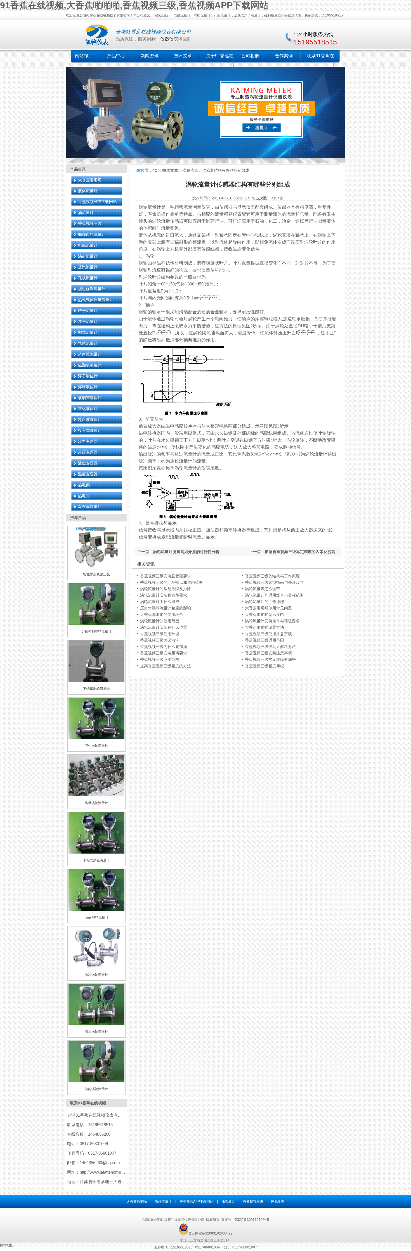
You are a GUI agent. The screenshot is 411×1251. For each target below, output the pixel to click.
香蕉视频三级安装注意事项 (268, 653)
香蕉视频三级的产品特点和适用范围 (171, 582)
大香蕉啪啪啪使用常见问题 (268, 608)
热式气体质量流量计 (95, 299)
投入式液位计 (89, 430)
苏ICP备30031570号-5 (252, 1220)
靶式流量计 (88, 332)
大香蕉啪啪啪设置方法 (264, 627)
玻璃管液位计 (89, 397)
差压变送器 (88, 452)
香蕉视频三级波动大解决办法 (270, 646)
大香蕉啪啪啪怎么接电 (264, 614)
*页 (155, 170)
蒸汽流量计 (88, 267)
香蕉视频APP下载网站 (97, 201)
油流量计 (86, 212)
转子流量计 (88, 310)
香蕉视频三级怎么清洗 (159, 640)
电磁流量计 (88, 245)
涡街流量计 (88, 256)
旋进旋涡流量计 (91, 289)
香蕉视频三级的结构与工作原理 (272, 576)
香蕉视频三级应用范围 (159, 659)
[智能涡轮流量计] (96, 1081)
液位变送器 (88, 463)
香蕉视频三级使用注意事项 (268, 634)
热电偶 (84, 485)
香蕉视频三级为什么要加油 (163, 646)
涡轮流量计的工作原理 (264, 601)
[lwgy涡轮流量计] (96, 910)
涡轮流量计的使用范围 (159, 621)
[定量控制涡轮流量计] (96, 624)
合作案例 (284, 55)
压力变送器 (88, 441)
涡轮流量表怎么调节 (262, 589)
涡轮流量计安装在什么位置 (163, 627)
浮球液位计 (88, 387)
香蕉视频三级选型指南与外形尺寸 (274, 582)
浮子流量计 (88, 321)
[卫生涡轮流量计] (96, 738)
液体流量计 (88, 191)
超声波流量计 (89, 354)
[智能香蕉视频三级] (96, 566)
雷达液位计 (88, 408)
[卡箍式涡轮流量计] (96, 852)
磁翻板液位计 (89, 365)
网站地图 (278, 1202)
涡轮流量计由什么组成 (159, 601)
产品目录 (78, 169)
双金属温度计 (89, 506)
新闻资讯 (150, 55)
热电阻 (84, 496)
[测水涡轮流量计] (96, 1024)
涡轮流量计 (150, 207)
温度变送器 (88, 474)
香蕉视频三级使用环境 (159, 634)
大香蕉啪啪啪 (89, 180)
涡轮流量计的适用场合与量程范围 (274, 595)
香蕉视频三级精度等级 (264, 666)
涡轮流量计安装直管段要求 (163, 595)
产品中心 (116, 55)
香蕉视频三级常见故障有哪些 (270, 659)
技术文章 (183, 55)
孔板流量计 (88, 278)
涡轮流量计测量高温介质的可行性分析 (186, 551)
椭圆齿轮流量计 (91, 234)
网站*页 (82, 55)
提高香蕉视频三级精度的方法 (165, 666)
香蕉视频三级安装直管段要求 (165, 576)
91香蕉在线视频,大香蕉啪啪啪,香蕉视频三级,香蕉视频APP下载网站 (134, 5)
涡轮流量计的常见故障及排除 (165, 589)
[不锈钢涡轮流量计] (96, 681)
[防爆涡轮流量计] (96, 795)
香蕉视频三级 (89, 223)
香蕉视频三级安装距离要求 (163, 653)
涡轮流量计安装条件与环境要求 (272, 621)
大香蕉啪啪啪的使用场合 (161, 614)
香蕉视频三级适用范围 (264, 640)
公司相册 (250, 55)
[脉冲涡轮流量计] (96, 967)
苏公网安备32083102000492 (210, 1233)
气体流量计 (88, 343)
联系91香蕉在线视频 (88, 1103)
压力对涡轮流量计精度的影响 (165, 608)
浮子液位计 (88, 376)
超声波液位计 (89, 419)
